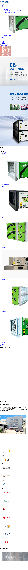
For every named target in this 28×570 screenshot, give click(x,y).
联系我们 (3, 37)
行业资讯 (3, 550)
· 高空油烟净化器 (10, 10)
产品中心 (3, 6)
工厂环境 (8, 35)
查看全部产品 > (2, 345)
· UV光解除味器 (5, 12)
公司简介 (3, 35)
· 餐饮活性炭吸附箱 (9, 12)
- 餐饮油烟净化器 (5, 9)
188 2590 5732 (2, 45)
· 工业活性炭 (14, 12)
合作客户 (10, 35)
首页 (2, 5)
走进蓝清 (3, 34)
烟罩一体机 (3, 153)
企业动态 (3, 549)
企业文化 (5, 35)
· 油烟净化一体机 (18, 10)
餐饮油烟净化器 (4, 152)
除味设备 (3, 154)
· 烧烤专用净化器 (14, 10)
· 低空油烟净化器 (5, 10)
